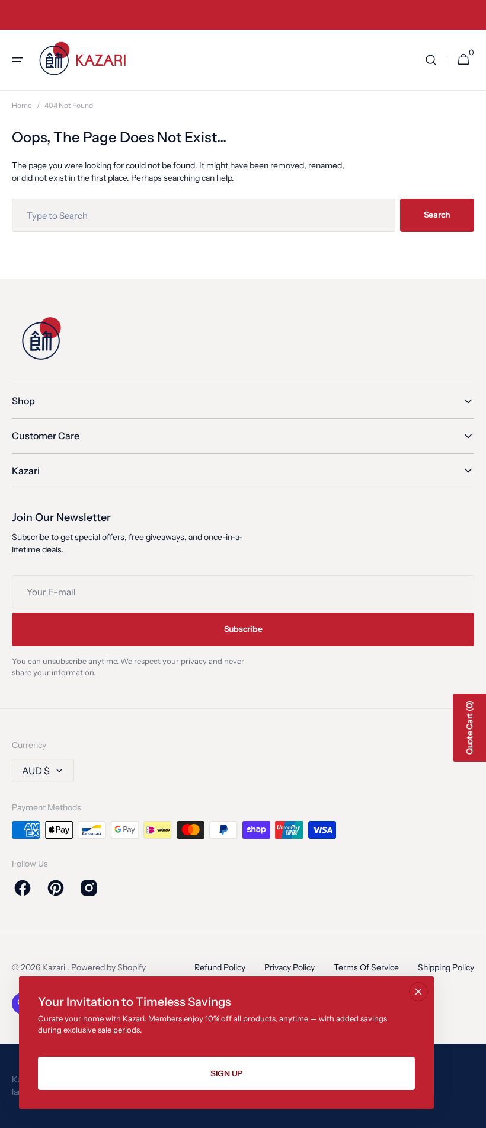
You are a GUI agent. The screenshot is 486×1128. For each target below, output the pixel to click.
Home (22, 105)
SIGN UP (226, 1073)
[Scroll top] (471, 1113)
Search (437, 214)
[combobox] (203, 215)
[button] (18, 60)
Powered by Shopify (108, 967)
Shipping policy (446, 967)
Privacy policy (289, 967)
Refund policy (219, 967)
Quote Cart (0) (469, 728)
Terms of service (366, 967)
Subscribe (243, 629)
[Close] (418, 991)
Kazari (54, 967)
